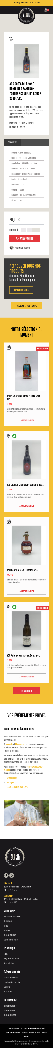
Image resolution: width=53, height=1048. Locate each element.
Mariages (10, 783)
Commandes (8, 921)
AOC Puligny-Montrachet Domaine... (23, 656)
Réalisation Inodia (39, 1028)
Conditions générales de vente (31, 1032)
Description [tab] (12, 142)
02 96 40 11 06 (12, 903)
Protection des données (13, 1032)
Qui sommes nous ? (10, 1006)
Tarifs (5, 954)
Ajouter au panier (24, 239)
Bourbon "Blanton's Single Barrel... (23, 570)
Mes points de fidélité (11, 940)
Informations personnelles (12, 917)
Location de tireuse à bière (17, 787)
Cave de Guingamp (10, 1015)
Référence (13, 123)
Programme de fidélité (11, 959)
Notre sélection (9, 963)
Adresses (7, 931)
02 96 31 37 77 (12, 890)
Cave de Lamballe (9, 1011)
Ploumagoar (20, 745)
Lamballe (9, 745)
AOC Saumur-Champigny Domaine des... (25, 485)
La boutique (26, 691)
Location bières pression (12, 982)
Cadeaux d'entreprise (11, 978)
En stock (12, 127)
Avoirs (6, 926)
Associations (12, 778)
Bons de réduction (10, 935)
